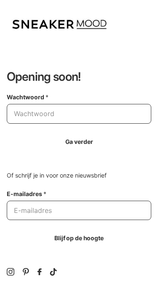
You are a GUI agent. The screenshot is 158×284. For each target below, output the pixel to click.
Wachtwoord (27, 97)
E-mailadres (26, 193)
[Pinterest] (26, 272)
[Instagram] (10, 272)
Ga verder (79, 141)
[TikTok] (53, 272)
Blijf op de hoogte (78, 238)
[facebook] (39, 271)
